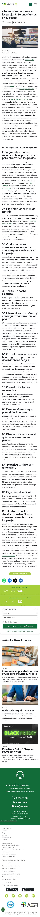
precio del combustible (19, 99)
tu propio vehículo (26, 89)
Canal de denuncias (8, 847)
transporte (29, 60)
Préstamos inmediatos (9, 868)
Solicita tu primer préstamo (20, 626)
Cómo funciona (6, 828)
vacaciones (6, 188)
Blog (3, 833)
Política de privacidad (8, 856)
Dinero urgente (6, 882)
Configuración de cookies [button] (8, 821)
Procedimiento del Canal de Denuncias (13, 850)
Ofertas (4, 830)
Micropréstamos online (9, 879)
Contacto (4, 835)
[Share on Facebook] (10, 580)
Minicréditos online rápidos (10, 885)
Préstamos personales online (10, 866)
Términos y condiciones (9, 854)
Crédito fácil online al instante (11, 874)
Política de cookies (7, 852)
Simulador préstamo (8, 871)
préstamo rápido (8, 556)
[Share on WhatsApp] (4, 580)
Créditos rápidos (7, 863)
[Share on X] (15, 580)
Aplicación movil (7, 843)
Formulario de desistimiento (10, 845)
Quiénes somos (6, 837)
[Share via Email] (21, 580)
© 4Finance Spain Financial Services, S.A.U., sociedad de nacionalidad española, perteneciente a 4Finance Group (20, 913)
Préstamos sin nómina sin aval (11, 877)
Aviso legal (5, 839)
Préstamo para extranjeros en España (13, 860)
